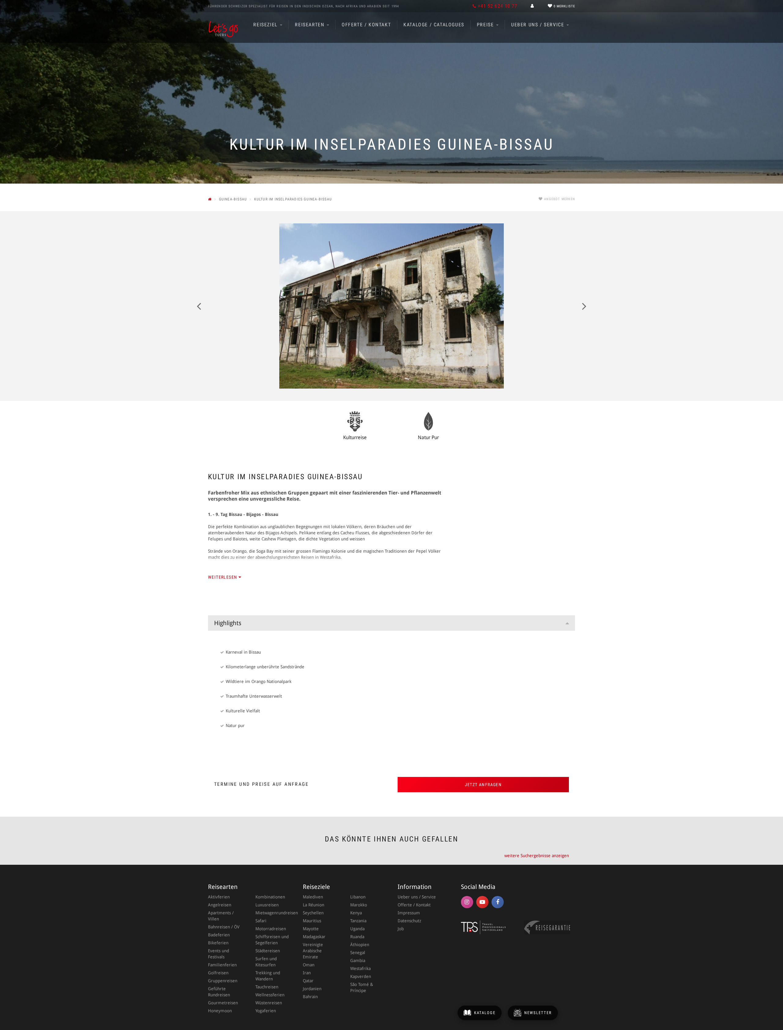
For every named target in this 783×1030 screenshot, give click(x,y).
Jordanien (312, 988)
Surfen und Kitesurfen (266, 961)
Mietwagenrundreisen (273, 912)
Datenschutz (409, 920)
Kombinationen (270, 896)
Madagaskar (314, 936)
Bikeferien (218, 942)
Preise (486, 25)
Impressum (409, 912)
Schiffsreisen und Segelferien (272, 939)
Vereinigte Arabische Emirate (313, 950)
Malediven (313, 896)
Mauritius (312, 920)
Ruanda (357, 936)
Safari (260, 920)
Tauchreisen (266, 986)
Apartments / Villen (221, 915)
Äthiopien (359, 944)
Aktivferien (219, 896)
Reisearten (310, 25)
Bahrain (310, 996)
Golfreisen (218, 972)
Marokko (358, 904)
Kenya (356, 912)
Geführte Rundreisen (219, 991)
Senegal (357, 952)
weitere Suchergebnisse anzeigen (536, 855)
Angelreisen (219, 904)
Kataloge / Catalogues (433, 25)
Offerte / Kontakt (366, 25)
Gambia (357, 960)
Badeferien (219, 934)
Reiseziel (266, 25)
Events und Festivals (218, 953)
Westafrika (360, 968)
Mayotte (311, 928)
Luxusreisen (267, 904)
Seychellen (313, 912)
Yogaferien (265, 1010)
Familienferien (222, 964)
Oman (308, 964)
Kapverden (360, 976)
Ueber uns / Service (538, 25)
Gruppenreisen (222, 980)
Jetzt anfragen (483, 784)
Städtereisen (267, 950)
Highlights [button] (227, 623)
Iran (307, 972)
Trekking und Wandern (267, 975)
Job (401, 928)
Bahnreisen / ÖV (223, 926)
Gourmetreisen (223, 1002)
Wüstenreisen (268, 1002)
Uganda (357, 928)
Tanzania (358, 920)
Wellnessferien (269, 994)
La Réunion (313, 904)
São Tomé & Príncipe (361, 987)
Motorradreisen (270, 928)
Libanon (358, 896)
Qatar (308, 980)
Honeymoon (220, 1010)
